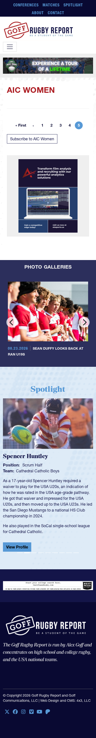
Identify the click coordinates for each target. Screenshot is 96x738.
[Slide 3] (34, 553)
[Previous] (11, 322)
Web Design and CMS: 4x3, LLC (65, 700)
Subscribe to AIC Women (32, 138)
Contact (56, 12)
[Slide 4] (41, 553)
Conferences (26, 4)
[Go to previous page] (33, 125)
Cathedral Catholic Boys (37, 470)
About (38, 12)
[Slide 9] (76, 553)
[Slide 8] (69, 553)
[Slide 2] (27, 553)
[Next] (84, 322)
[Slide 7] (62, 553)
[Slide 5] (48, 553)
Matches (51, 4)
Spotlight (73, 4)
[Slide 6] (55, 553)
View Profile (17, 547)
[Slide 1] (20, 553)
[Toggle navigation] (10, 47)
